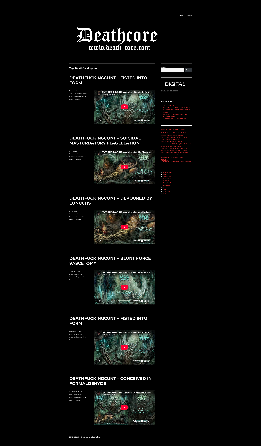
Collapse (173, 137)
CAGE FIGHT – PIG (169, 106)
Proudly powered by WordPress (91, 437)
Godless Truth (165, 146)
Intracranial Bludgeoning (168, 148)
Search (163, 67)
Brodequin (180, 135)
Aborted (163, 129)
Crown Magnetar (166, 139)
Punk (164, 189)
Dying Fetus (179, 144)
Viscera (182, 161)
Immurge (179, 146)
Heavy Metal (167, 183)
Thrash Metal (167, 191)
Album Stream (172, 129)
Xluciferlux (188, 161)
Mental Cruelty (165, 150)
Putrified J (177, 152)
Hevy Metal (166, 185)
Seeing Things (184, 152)
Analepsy (182, 129)
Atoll (173, 132)
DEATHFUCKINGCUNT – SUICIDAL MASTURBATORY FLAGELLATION (105, 141)
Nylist (163, 152)
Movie (165, 187)
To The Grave (174, 157)
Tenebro (170, 155)
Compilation (167, 176)
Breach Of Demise (172, 135)
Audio (71, 94)
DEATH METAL (74, 437)
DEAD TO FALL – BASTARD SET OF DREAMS (177, 108)
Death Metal (78, 94)
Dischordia (178, 141)
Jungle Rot (180, 148)
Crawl (185, 137)
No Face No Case (182, 150)
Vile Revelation (174, 161)
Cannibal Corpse (165, 137)
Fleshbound (187, 144)
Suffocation (164, 155)
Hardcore (166, 181)
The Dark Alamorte (178, 155)
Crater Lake (179, 137)
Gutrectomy (172, 146)
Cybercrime (176, 139)
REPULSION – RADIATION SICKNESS (175, 118)
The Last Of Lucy (165, 157)
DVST (173, 144)
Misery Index (173, 150)
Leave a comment (75, 99)
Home (182, 16)
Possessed (169, 152)
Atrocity (177, 132)
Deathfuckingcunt (75, 96)
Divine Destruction (166, 144)
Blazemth (163, 135)
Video (85, 94)
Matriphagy (187, 148)
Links (189, 16)
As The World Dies (166, 132)
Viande (181, 157)
